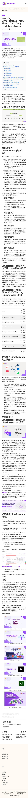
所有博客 (4, 772)
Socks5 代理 (5, 782)
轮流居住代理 (5, 754)
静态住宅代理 (5, 756)
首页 (2, 8)
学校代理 (4, 780)
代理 (3, 15)
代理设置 (4, 784)
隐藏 (7, 62)
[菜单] (25, 3)
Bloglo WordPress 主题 (14, 795)
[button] (6, 727)
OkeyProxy (4, 492)
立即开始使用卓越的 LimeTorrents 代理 (11, 566)
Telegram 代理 (5, 776)
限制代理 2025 (5, 714)
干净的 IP (4, 778)
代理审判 (4, 774)
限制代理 (17, 714)
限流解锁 (11, 714)
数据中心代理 (5, 758)
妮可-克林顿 (7, 722)
